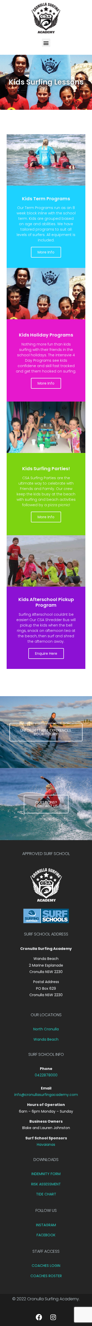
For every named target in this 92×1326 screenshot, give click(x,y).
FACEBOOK (46, 1235)
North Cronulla (46, 1029)
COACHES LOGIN (46, 1265)
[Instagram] (53, 1317)
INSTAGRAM (46, 1225)
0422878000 (46, 1075)
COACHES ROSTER (46, 1275)
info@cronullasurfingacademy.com (46, 1094)
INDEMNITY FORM (46, 1173)
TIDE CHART (46, 1194)
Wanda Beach (46, 1039)
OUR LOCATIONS (46, 1015)
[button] (46, 43)
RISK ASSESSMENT (46, 1184)
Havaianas (46, 1144)
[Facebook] (39, 1317)
